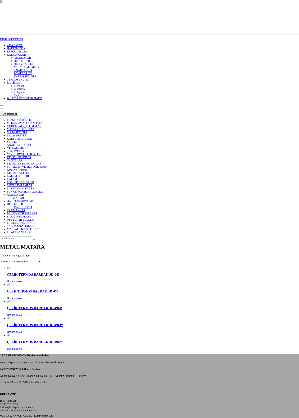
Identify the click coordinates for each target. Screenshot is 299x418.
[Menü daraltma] (1, 105)
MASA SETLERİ (17, 132)
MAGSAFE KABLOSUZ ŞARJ (25, 229)
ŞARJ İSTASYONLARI (21, 225)
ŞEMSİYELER (15, 151)
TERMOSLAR (15, 197)
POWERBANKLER (18, 232)
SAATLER (13, 141)
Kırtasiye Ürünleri (17, 169)
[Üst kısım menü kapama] (1, 108)
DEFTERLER (15, 204)
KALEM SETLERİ (18, 176)
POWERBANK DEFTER (21, 222)
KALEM (12, 179)
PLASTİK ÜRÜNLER (20, 119)
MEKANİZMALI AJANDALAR (26, 123)
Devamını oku (14, 281)
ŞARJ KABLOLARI (19, 216)
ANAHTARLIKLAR (19, 144)
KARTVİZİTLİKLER (19, 138)
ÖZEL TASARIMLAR (20, 200)
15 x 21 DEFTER (17, 135)
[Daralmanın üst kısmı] (1, 111)
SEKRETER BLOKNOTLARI (24, 163)
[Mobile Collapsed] (28, 55)
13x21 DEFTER (23, 207)
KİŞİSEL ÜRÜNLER (19, 157)
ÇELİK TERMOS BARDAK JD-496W (35, 325)
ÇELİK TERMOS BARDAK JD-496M (35, 342)
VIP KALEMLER (17, 147)
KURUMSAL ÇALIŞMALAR (24, 126)
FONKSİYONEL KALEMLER (25, 191)
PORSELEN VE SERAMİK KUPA (27, 166)
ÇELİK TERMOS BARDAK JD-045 (33, 274)
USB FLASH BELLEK (20, 219)
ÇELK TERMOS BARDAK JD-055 (32, 291)
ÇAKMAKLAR (16, 210)
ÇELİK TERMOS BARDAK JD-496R (34, 308)
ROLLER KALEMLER (20, 182)
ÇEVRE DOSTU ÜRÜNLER (24, 154)
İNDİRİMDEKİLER (11, 39)
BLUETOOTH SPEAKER (22, 213)
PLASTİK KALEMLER (21, 188)
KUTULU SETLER (18, 172)
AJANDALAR (15, 194)
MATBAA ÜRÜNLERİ (20, 129)
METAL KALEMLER (19, 185)
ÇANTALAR (14, 160)
